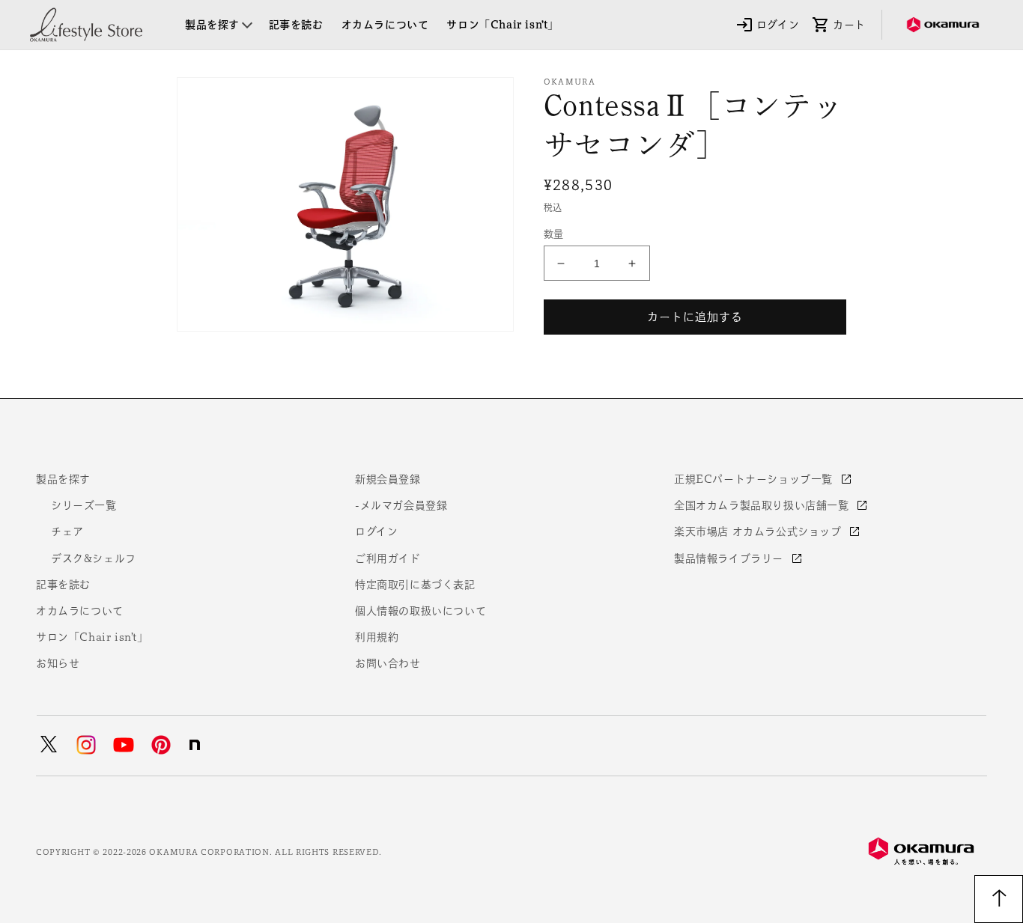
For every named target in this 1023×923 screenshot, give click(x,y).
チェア (67, 531)
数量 (554, 234)
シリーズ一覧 (84, 505)
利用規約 (376, 637)
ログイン (376, 531)
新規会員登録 (388, 479)
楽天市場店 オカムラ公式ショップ (759, 531)
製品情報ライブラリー (730, 558)
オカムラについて (80, 611)
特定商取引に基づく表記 (415, 584)
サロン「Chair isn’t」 (92, 637)
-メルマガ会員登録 (401, 505)
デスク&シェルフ (93, 558)
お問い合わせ (388, 663)
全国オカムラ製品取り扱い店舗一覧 (763, 505)
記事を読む (63, 584)
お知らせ (57, 663)
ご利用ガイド (388, 558)
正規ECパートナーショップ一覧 (755, 479)
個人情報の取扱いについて (420, 611)
